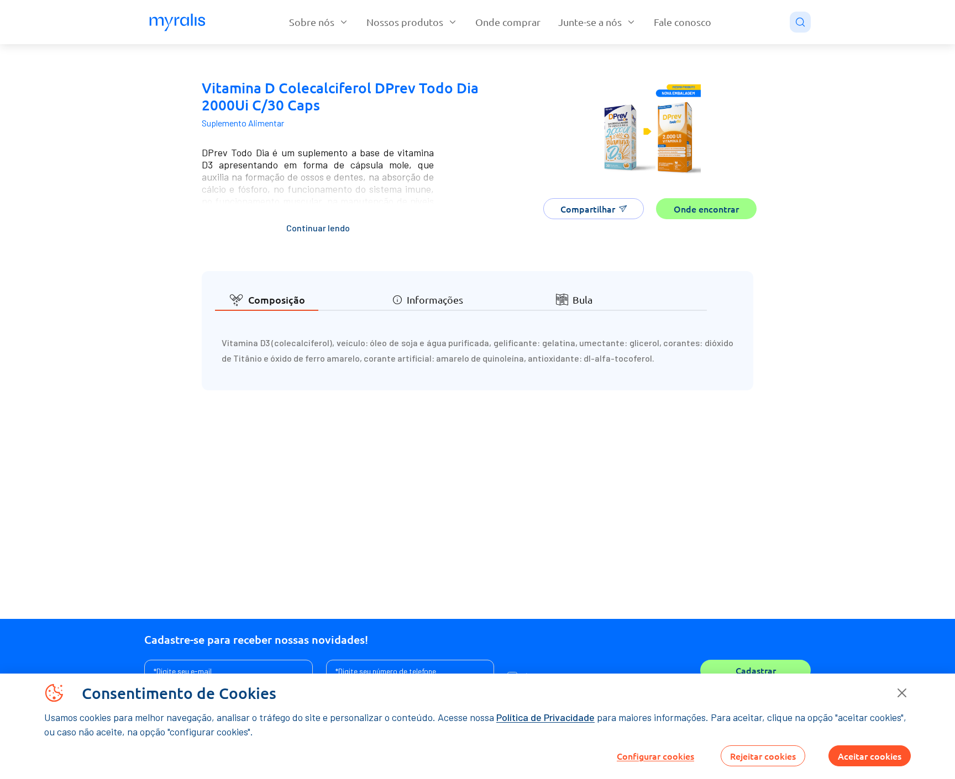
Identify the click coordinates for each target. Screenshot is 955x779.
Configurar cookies (655, 756)
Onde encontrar (706, 209)
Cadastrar (756, 670)
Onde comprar (508, 22)
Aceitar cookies (869, 756)
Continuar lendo (318, 227)
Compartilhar (587, 209)
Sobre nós (311, 22)
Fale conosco (682, 22)
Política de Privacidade (545, 717)
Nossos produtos (404, 22)
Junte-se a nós (590, 22)
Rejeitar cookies (763, 756)
